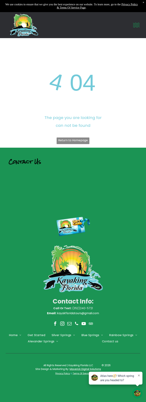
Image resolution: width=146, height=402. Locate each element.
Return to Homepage (73, 140)
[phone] (77, 324)
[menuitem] (15, 335)
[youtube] (84, 324)
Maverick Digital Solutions (85, 369)
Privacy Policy (62, 373)
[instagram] (62, 324)
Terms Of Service (82, 373)
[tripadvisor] (91, 324)
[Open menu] (136, 25)
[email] (69, 324)
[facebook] (55, 324)
